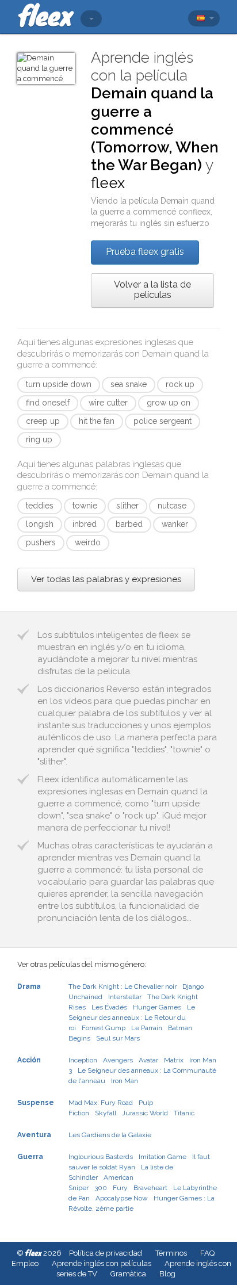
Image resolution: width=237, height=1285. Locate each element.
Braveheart (150, 1188)
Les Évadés (109, 1007)
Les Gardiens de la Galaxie (109, 1135)
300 (100, 1188)
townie (84, 505)
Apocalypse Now (121, 1198)
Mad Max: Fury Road (100, 1103)
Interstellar (125, 997)
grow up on (168, 402)
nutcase (172, 505)
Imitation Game (162, 1157)
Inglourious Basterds (100, 1157)
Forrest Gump (103, 1028)
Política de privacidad (105, 1253)
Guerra (30, 1157)
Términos (171, 1253)
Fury (120, 1188)
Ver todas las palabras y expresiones (106, 579)
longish (39, 524)
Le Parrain (146, 1028)
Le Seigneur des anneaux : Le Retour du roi (131, 1017)
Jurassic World (145, 1113)
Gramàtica (128, 1273)
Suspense (35, 1103)
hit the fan (96, 421)
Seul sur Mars (118, 1038)
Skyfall (105, 1113)
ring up (39, 439)
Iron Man (124, 1081)
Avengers (118, 1060)
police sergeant (162, 421)
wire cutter (108, 402)
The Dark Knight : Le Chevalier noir (122, 986)
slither (127, 505)
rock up (180, 384)
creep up (43, 421)
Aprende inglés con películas (101, 1263)
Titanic (184, 1113)
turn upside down (58, 384)
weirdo (88, 542)
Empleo (25, 1263)
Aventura (34, 1135)
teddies (39, 505)
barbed (129, 524)
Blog (167, 1273)
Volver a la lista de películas (152, 289)
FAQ (207, 1253)
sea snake (128, 384)
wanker (175, 524)
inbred (84, 524)
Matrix (174, 1060)
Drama (29, 986)
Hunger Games (157, 1007)
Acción (29, 1060)
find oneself (48, 402)
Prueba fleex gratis (145, 251)
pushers (41, 542)
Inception (82, 1060)
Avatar (148, 1060)
